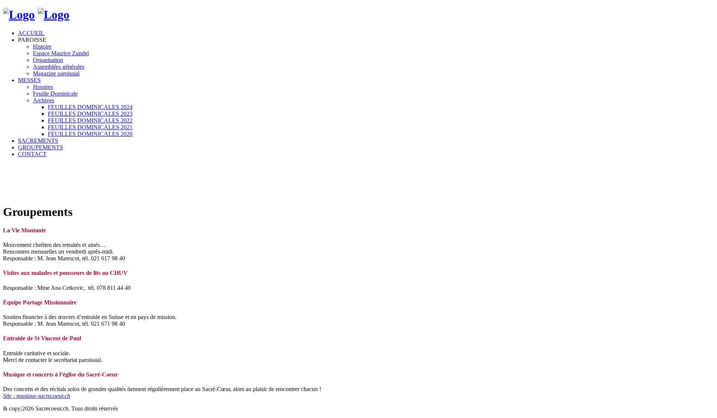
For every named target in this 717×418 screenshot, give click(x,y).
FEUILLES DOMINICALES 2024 (90, 107)
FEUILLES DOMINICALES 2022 (90, 120)
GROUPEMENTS (40, 147)
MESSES (29, 80)
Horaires (43, 87)
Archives (43, 100)
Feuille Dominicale (55, 93)
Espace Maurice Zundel (61, 53)
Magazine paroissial (56, 73)
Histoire (42, 46)
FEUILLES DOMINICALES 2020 (90, 134)
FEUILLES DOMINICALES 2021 (90, 127)
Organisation (48, 60)
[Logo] (19, 14)
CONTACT (32, 154)
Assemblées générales (58, 67)
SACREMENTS (38, 140)
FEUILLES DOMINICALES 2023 (90, 114)
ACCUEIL (31, 33)
